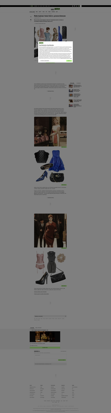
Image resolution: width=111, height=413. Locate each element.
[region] (55, 52)
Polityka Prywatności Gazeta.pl (64, 58)
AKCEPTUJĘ (69, 60)
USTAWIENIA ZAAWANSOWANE (44, 60)
